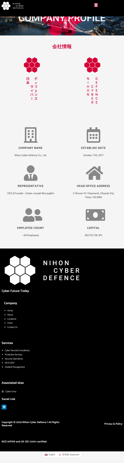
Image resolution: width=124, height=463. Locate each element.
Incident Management (15, 367)
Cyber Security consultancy (17, 350)
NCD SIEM (9, 363)
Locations (11, 319)
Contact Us (12, 327)
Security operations (14, 359)
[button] (96, 5)
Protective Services (13, 355)
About (10, 315)
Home (10, 311)
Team (10, 323)
